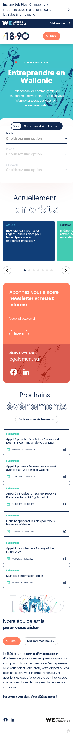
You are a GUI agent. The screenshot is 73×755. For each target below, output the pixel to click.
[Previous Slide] (7, 270)
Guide (16, 125)
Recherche (54, 125)
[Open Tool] (36, 150)
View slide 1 (25, 270)
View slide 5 (43, 270)
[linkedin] (26, 372)
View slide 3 (34, 270)
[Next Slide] (66, 270)
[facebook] (13, 372)
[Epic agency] (68, 731)
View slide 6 (47, 270)
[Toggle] (66, 36)
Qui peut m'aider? (34, 125)
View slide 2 (29, 270)
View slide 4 (38, 270)
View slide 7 (51, 270)
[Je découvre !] (36, 9)
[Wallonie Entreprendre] (15, 23)
